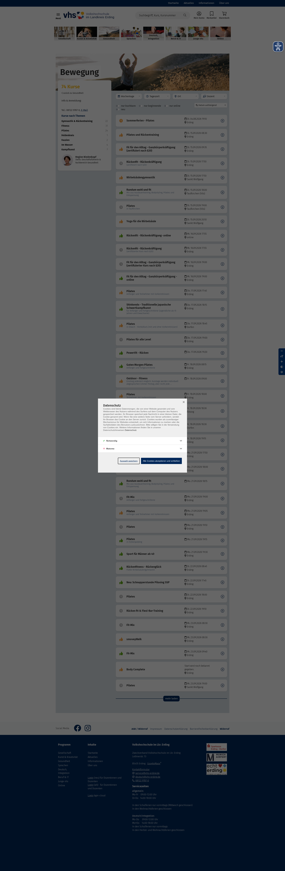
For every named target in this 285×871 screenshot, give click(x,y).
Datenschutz (131, 430)
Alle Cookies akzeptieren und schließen (161, 461)
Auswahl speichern (129, 461)
